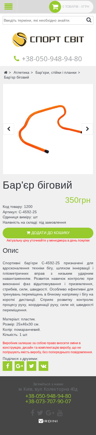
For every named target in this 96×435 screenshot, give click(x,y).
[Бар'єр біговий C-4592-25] (48, 129)
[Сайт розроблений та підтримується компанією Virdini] (48, 422)
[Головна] (48, 51)
